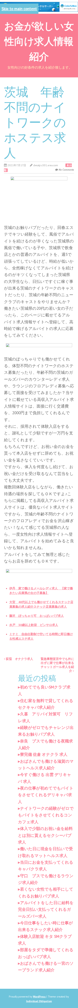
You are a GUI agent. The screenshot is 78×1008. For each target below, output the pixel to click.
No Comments (66, 169)
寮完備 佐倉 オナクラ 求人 (43, 754)
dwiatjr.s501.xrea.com (45, 165)
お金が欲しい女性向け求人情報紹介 (39, 41)
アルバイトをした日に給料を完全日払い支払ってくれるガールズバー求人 (46, 909)
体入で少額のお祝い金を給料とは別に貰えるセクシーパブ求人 (45, 835)
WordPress (39, 996)
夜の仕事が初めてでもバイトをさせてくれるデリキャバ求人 (45, 795)
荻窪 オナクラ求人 (19, 659)
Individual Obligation (39, 1001)
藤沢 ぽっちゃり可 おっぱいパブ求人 (36, 616)
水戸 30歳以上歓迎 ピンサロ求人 (33, 625)
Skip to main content (19, 8)
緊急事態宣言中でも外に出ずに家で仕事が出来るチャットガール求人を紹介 (57, 665)
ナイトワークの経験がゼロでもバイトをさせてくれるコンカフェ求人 (46, 815)
